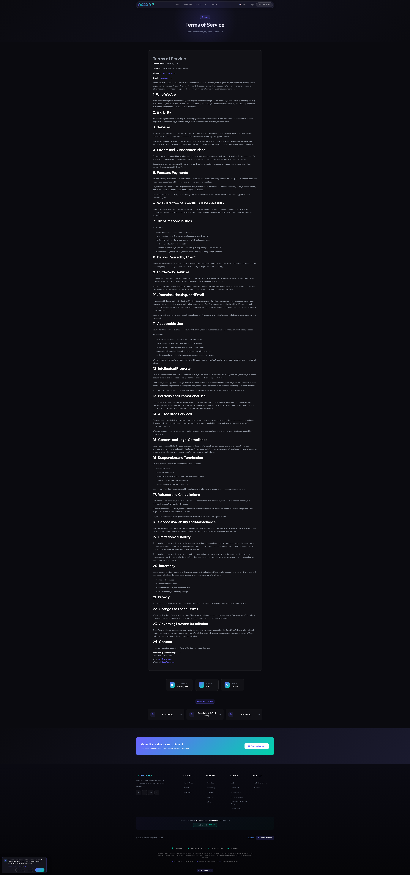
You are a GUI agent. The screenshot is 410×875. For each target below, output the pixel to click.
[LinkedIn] (150, 792)
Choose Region (265, 838)
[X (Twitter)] (156, 792)
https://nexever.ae (168, 73)
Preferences (20, 870)
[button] (242, 5)
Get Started (262, 5)
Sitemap (251, 838)
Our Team (210, 792)
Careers (210, 797)
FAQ (232, 783)
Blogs (209, 802)
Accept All (40, 870)
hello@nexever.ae (165, 78)
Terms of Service (237, 797)
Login (252, 5)
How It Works (188, 783)
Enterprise (187, 792)
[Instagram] (144, 792)
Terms (220, 855)
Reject (30, 870)
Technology (211, 787)
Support (257, 787)
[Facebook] (138, 792)
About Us (210, 783)
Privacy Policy (236, 792)
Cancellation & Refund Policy (239, 802)
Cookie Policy (236, 808)
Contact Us (235, 787)
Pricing (186, 787)
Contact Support (258, 746)
